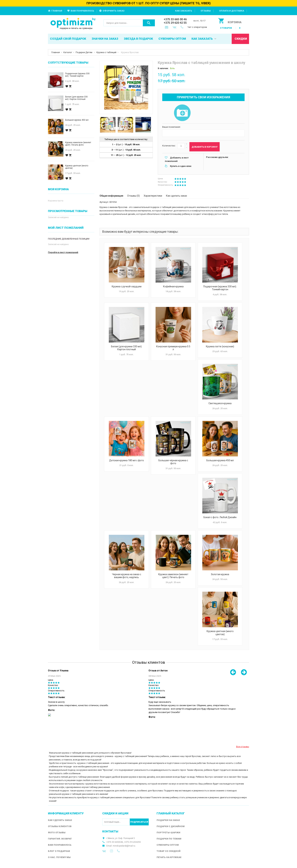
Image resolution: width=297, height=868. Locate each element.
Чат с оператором (197, 27)
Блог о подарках (59, 851)
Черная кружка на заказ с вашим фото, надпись (126, 576)
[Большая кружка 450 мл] (220, 438)
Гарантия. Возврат (60, 838)
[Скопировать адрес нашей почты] (167, 27)
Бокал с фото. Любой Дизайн (220, 517)
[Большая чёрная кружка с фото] (173, 438)
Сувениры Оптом (168, 845)
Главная (56, 10)
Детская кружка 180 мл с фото (126, 460)
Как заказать (183, 10)
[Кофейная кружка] (173, 265)
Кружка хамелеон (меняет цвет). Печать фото (173, 576)
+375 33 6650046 (114, 842)
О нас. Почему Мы (59, 857)
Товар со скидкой (168, 851)
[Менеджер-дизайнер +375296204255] (183, 27)
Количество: (169, 145)
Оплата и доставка (231, 10)
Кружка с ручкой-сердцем (126, 286)
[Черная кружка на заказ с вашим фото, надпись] (126, 552)
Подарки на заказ (168, 820)
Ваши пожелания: (171, 127)
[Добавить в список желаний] (66, 86)
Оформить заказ (113, 10)
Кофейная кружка (173, 286)
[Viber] (118, 851)
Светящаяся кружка (220, 403)
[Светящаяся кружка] (220, 381)
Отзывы (206, 10)
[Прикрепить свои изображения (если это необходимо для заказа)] (182, 113)
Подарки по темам (169, 838)
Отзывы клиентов (60, 826)
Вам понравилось (82, 10)
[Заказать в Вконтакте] (175, 27)
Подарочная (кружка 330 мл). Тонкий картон (220, 288)
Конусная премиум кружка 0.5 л (173, 348)
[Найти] (149, 22)
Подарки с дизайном (171, 826)
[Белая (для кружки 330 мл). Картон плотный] (126, 324)
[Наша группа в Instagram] (111, 851)
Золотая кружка (220, 574)
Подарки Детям (84, 52)
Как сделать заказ (176, 195)
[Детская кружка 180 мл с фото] (126, 438)
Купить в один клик (180, 166)
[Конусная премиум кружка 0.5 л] (173, 324)
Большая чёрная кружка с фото (173, 462)
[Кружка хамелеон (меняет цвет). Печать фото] (173, 552)
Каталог (67, 52)
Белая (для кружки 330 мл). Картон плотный (126, 348)
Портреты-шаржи (168, 832)
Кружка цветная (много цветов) (220, 633)
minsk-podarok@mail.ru (124, 846)
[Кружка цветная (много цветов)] (220, 609)
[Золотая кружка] (220, 552)
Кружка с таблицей (106, 52)
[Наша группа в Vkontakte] (104, 851)
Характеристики (153, 195)
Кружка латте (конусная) (220, 346)
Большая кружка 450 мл (220, 460)
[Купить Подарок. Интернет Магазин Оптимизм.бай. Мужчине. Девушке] (73, 24)
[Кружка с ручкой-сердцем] (126, 265)
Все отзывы (242, 746)
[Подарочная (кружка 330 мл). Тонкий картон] (220, 265)
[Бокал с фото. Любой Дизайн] (220, 495)
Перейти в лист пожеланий (63, 252)
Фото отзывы (56, 832)
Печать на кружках (169, 857)
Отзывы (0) (133, 195)
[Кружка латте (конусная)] (220, 324)
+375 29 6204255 (132, 842)
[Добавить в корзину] (70, 86)
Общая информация (111, 195)
